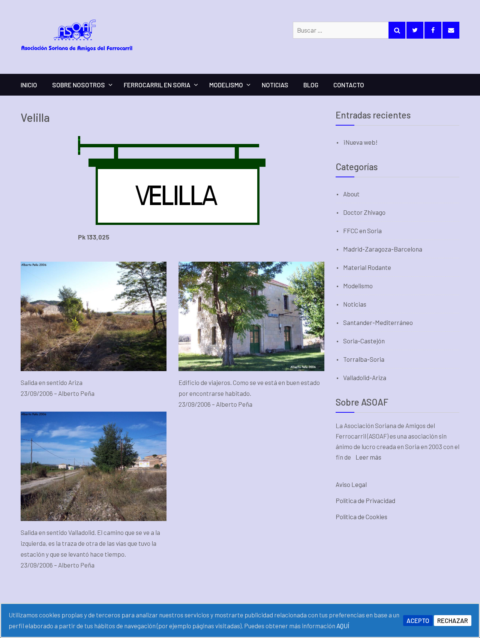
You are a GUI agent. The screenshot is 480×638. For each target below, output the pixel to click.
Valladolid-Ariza (364, 377)
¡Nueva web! (360, 142)
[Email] (450, 30)
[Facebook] (432, 30)
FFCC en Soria (362, 230)
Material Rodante (367, 267)
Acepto (417, 620)
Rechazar (452, 620)
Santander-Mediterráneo (378, 322)
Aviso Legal (351, 484)
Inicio (29, 84)
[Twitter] (414, 30)
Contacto (348, 84)
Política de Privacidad (365, 500)
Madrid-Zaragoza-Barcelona (382, 249)
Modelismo (226, 84)
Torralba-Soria (363, 359)
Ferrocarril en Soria (157, 84)
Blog (310, 84)
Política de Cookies (361, 516)
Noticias (275, 84)
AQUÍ (343, 625)
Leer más (368, 457)
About (351, 194)
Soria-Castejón (364, 340)
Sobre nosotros (78, 84)
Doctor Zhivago (364, 212)
